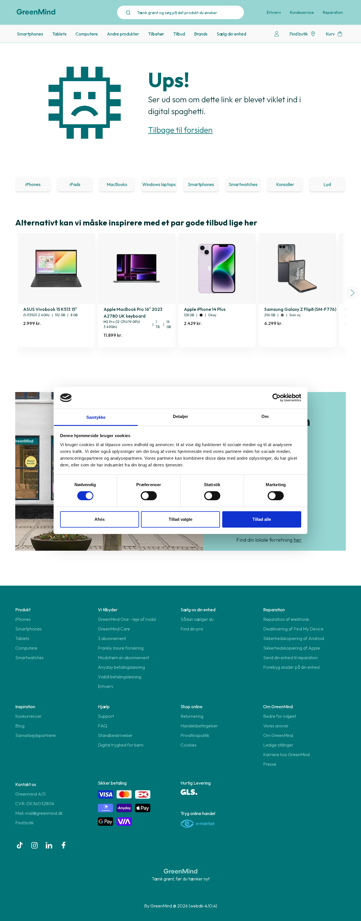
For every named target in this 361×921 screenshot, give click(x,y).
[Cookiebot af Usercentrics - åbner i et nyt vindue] (276, 397)
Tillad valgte (180, 519)
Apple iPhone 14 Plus (204, 309)
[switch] (149, 495)
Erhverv (274, 12)
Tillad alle (261, 519)
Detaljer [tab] (180, 416)
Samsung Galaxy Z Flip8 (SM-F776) (300, 309)
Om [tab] (264, 416)
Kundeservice (302, 12)
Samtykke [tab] (96, 417)
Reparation (333, 12)
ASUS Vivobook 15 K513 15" (50, 309)
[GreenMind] (36, 12)
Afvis (99, 519)
